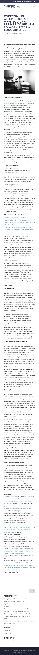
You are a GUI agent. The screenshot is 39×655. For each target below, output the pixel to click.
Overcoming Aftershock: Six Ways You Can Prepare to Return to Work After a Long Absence (18, 616)
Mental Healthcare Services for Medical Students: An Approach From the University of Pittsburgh (19, 229)
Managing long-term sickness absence (18, 508)
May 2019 (7, 630)
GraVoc (24, 652)
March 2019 (7, 633)
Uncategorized (17, 33)
